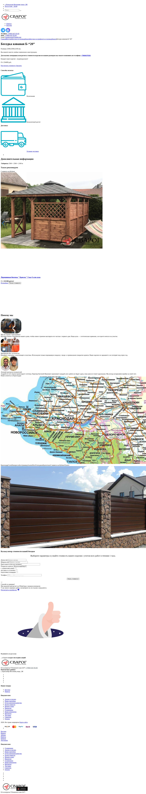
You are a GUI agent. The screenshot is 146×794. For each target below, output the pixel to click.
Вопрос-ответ (9, 706)
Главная (3, 39)
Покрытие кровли (7, 566)
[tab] (75, 155)
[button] (3, 223)
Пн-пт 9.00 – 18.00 (11, 6)
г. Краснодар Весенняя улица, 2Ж (16, 4)
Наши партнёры (10, 701)
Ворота (3, 733)
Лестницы (4, 740)
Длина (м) (4, 560)
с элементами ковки (7, 568)
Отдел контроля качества (13, 703)
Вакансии (8, 708)
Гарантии (8, 717)
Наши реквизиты (10, 712)
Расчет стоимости (14, 283)
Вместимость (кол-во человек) (11, 564)
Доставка (8, 715)
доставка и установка (8, 570)
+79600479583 (86, 55)
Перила (3, 738)
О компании (9, 710)
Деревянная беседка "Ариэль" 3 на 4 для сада (20, 277)
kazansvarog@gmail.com (13, 37)
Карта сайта (24, 722)
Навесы (7, 691)
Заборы (3, 735)
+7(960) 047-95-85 (13, 34)
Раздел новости (10, 705)
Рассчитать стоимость (8, 65)
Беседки (9, 39)
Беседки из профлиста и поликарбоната (43, 39)
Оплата (7, 719)
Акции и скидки (10, 699)
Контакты (8, 713)
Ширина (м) (5, 562)
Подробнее (4, 283)
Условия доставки (33, 151)
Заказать (19, 65)
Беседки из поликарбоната (21, 39)
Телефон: (4, 575)
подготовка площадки (8, 572)
